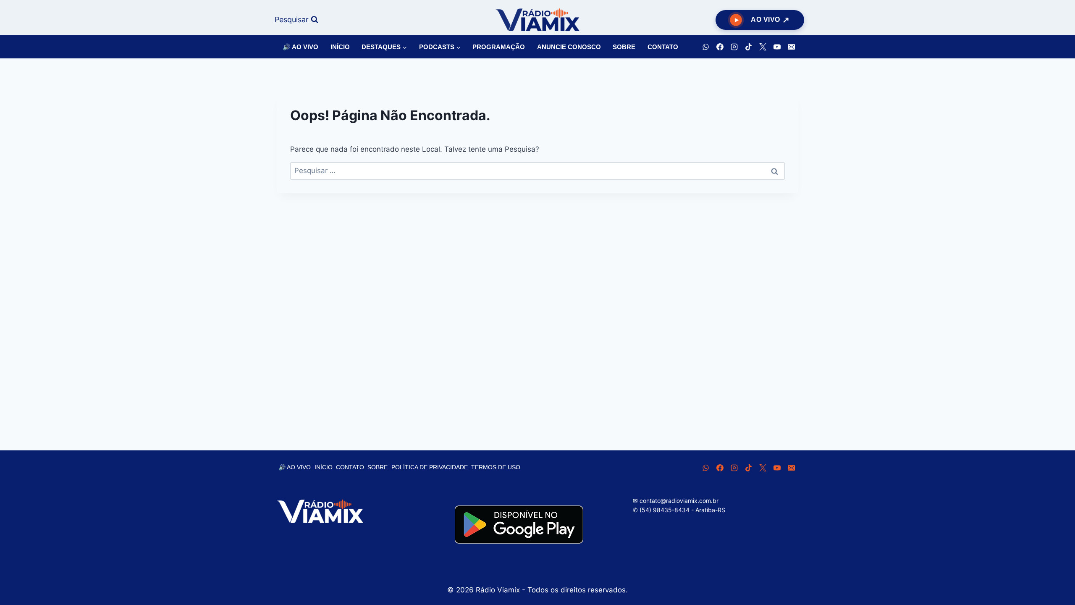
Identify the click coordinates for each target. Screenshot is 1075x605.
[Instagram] (734, 47)
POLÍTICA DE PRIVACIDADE (429, 467)
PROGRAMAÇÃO (498, 46)
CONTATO (663, 46)
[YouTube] (777, 47)
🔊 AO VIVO (300, 46)
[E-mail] (791, 47)
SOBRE (624, 46)
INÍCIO (340, 46)
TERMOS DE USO (495, 467)
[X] (762, 47)
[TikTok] (748, 47)
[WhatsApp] (705, 47)
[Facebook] (720, 47)
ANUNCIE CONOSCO (569, 46)
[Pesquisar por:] (537, 170)
